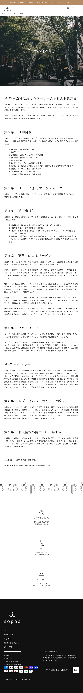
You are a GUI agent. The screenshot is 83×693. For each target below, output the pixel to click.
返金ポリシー (8, 659)
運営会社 (7, 656)
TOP (6, 631)
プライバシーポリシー (11, 661)
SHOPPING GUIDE (11, 643)
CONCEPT (8, 639)
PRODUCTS (8, 635)
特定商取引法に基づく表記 (12, 664)
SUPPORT (8, 647)
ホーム (3, 13)
